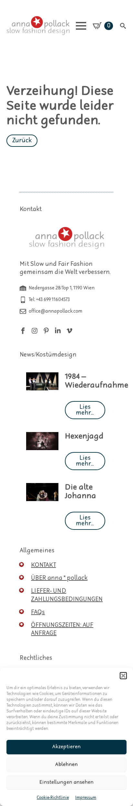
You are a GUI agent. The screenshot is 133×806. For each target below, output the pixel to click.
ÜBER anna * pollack (59, 578)
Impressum (85, 797)
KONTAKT (43, 565)
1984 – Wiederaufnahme (96, 381)
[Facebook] (23, 330)
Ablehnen (66, 764)
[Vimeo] (69, 330)
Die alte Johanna (80, 491)
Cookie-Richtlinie (53, 797)
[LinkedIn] (58, 330)
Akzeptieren (66, 747)
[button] (123, 675)
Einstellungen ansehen (66, 782)
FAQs (38, 612)
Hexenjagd (84, 436)
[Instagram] (34, 330)
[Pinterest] (46, 330)
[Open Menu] (81, 26)
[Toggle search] (123, 25)
